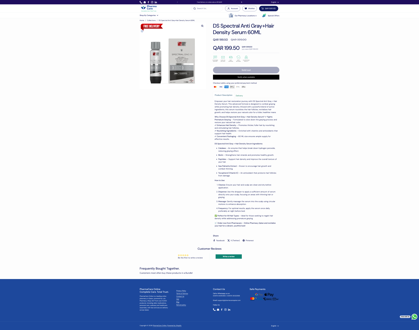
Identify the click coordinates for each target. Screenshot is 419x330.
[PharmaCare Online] (149, 8)
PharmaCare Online (160, 326)
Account (234, 8)
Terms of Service (182, 294)
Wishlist (251, 8)
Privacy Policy (181, 291)
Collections (151, 20)
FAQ (177, 299)
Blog (177, 302)
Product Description (223, 95)
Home (142, 20)
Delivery (239, 95)
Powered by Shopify (174, 326)
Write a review (228, 256)
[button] (243, 15)
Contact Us (180, 296)
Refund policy (181, 305)
